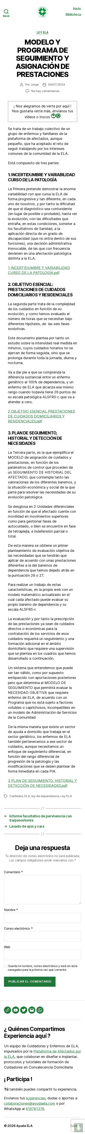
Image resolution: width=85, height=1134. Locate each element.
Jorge (34, 84)
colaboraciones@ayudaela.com (29, 1103)
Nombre (11, 910)
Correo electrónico (18, 928)
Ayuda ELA (24, 1126)
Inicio (77, 8)
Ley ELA (43, 32)
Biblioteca (73, 14)
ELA (27, 796)
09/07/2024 (56, 84)
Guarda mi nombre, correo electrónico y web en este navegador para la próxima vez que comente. (42, 968)
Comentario (13, 872)
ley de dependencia (45, 796)
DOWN (78, 1127)
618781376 (35, 1109)
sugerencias (35, 1098)
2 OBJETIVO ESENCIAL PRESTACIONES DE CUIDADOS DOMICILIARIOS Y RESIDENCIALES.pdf (41, 416)
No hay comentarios (45, 91)
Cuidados (16, 796)
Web (7, 947)
